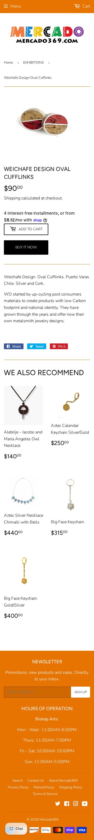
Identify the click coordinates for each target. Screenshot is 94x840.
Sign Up (80, 692)
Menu (15, 6)
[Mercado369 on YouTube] (84, 804)
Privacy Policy (18, 787)
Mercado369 (48, 819)
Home (8, 62)
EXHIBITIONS (33, 62)
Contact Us (36, 780)
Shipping (12, 198)
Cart (85, 6)
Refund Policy (44, 787)
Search (18, 780)
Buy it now (26, 247)
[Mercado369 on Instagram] (75, 804)
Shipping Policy (70, 787)
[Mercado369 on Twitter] (57, 804)
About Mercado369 (63, 780)
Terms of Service (45, 794)
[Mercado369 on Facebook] (66, 804)
